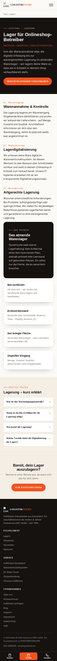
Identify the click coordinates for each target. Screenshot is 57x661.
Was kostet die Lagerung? (19, 427)
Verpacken (9, 540)
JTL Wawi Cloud (11, 572)
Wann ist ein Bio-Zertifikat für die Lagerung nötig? (23, 415)
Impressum (9, 616)
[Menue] (51, 5)
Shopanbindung (12, 576)
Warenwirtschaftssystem (16, 567)
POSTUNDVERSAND (30, 641)
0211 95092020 (10, 646)
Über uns (8, 594)
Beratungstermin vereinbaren (27, 81)
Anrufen (47, 658)
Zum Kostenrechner (28, 487)
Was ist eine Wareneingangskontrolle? (25, 401)
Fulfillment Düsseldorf (14, 563)
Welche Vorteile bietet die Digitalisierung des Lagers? (26, 440)
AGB (6, 625)
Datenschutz (10, 621)
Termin (28, 658)
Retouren (8, 549)
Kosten (10, 658)
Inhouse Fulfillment (13, 581)
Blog (6, 608)
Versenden (9, 545)
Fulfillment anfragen (14, 603)
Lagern (7, 536)
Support (8, 612)
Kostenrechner (11, 599)
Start (6, 14)
